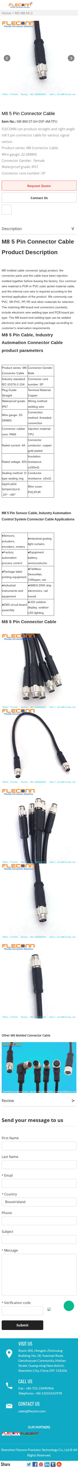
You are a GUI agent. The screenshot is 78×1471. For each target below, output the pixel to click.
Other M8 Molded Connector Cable (26, 1035)
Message (10, 1250)
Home (6, 13)
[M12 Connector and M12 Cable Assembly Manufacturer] (11, 1433)
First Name (10, 1138)
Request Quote (39, 186)
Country (9, 1194)
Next (71, 58)
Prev (7, 58)
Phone (7, 1213)
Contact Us (39, 198)
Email (7, 1175)
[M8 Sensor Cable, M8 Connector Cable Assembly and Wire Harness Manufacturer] (29, 1433)
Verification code (16, 1302)
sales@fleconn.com (32, 1411)
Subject (7, 1231)
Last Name (10, 1156)
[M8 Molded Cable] (39, 1067)
